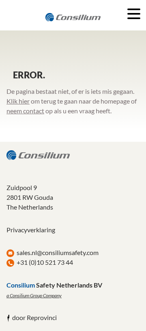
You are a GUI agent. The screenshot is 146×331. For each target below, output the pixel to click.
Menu (133, 14)
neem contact (25, 111)
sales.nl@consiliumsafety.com (58, 252)
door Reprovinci (34, 317)
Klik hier (18, 101)
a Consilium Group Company (34, 295)
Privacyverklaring (30, 230)
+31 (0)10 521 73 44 (45, 262)
